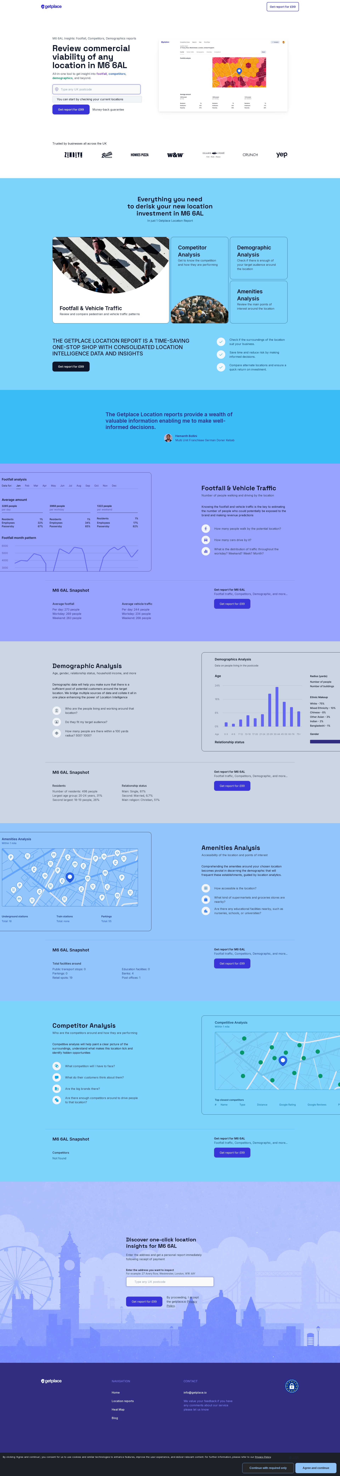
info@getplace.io (195, 1392)
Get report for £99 (283, 6)
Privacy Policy (263, 1456)
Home (116, 1392)
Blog (115, 1418)
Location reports (123, 1401)
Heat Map (118, 1409)
